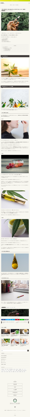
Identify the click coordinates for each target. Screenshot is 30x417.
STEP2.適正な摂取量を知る (8, 49)
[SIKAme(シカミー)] (3, 3)
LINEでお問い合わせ (15, 392)
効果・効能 (19, 370)
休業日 (16, 370)
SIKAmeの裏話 (11, 369)
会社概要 (5, 410)
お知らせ (17, 369)
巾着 (4, 371)
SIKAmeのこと (4, 359)
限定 (22, 371)
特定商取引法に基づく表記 (9, 410)
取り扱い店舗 (15, 384)
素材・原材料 (4, 364)
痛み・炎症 (7, 371)
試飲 (15, 371)
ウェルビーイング (3, 370)
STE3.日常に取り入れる (7, 50)
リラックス (14, 370)
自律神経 (13, 371)
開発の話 (20, 371)
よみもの (15, 387)
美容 (11, 371)
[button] (3, 319)
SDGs (7, 369)
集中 (24, 371)
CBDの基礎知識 (3, 10)
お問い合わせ (15, 395)
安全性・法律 (24, 370)
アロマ (22, 369)
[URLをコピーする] (26, 319)
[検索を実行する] (28, 350)
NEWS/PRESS (4, 357)
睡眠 (9, 371)
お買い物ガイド (24, 410)
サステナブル (4, 362)
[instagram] (15, 407)
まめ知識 (20, 369)
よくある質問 (15, 390)
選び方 (14, 307)
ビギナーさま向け (11, 307)
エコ (6, 370)
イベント (25, 369)
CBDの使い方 (8, 307)
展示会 (2, 371)
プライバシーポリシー (19, 410)
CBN (5, 369)
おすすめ (14, 369)
